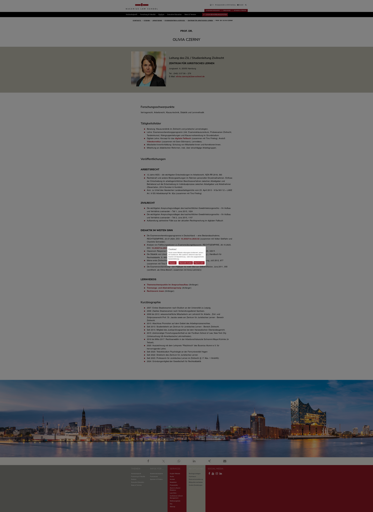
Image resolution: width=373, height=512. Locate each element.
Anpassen (172, 263)
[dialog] (186, 256)
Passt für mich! (199, 263)
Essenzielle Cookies (186, 263)
